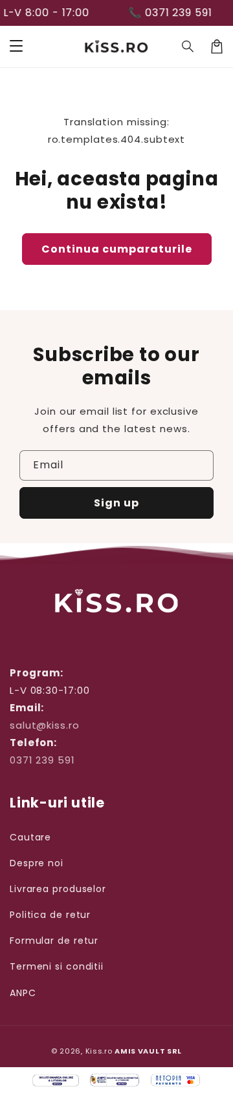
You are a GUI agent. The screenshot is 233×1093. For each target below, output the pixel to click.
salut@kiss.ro (45, 725)
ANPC (23, 992)
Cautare (30, 837)
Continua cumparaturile (116, 249)
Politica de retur (50, 914)
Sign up (116, 502)
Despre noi (36, 863)
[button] (188, 46)
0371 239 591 (42, 760)
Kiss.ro (99, 1051)
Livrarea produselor (58, 888)
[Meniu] (16, 46)
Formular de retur (54, 940)
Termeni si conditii (57, 966)
